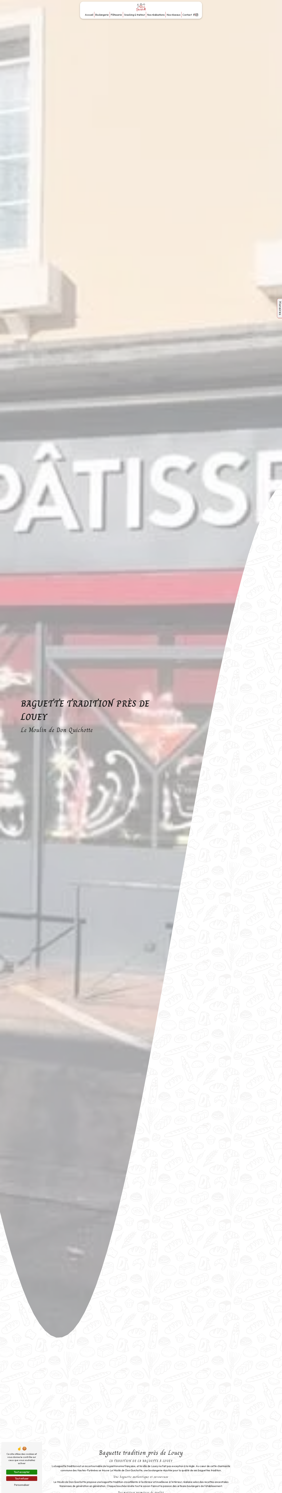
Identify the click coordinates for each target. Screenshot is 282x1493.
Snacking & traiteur (134, 14)
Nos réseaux (173, 14)
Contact (187, 14)
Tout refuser (22, 1478)
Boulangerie (102, 14)
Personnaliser (21, 1484)
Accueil (89, 14)
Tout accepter (22, 1472)
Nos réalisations (156, 14)
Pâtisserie (116, 14)
